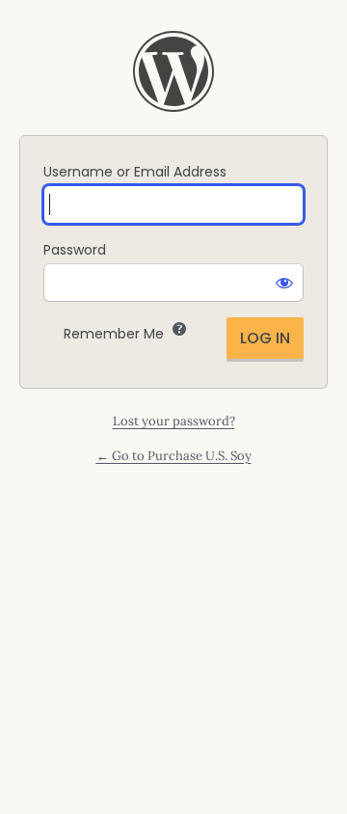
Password (74, 249)
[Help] (179, 328)
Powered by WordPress (173, 71)
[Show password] (284, 282)
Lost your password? (174, 421)
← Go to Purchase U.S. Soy (174, 456)
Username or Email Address (135, 171)
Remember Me (114, 333)
